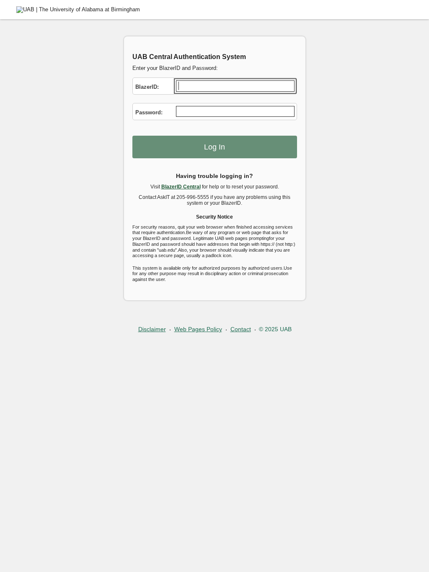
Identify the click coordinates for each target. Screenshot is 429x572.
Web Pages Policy (198, 329)
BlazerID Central (181, 186)
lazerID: (147, 87)
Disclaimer (152, 329)
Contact (240, 329)
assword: (149, 112)
